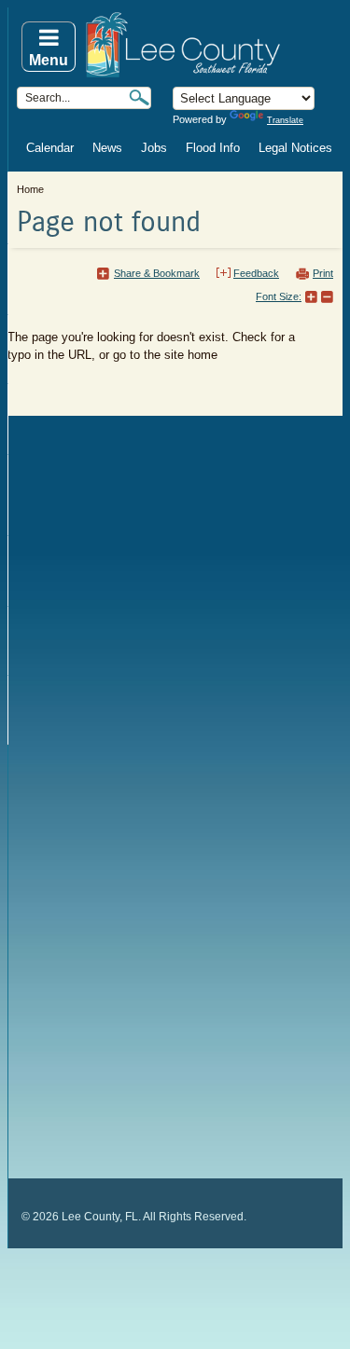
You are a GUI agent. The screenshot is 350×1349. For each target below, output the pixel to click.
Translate (285, 120)
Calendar (50, 148)
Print (323, 273)
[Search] (139, 97)
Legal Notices (295, 148)
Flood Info (213, 148)
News (107, 148)
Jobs (154, 148)
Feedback (256, 273)
